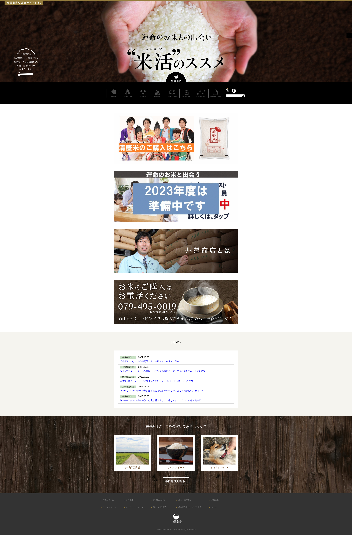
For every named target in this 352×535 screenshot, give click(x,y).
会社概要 (130, 500)
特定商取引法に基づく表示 (189, 507)
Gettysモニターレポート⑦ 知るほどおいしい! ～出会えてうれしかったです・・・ (160, 381)
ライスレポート (109, 507)
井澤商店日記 (159, 500)
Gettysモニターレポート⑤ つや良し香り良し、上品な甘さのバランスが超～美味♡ (160, 400)
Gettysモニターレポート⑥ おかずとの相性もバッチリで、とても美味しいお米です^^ (161, 391)
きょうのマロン (185, 500)
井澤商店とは (108, 500)
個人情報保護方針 (160, 507)
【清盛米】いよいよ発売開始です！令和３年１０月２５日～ (149, 361)
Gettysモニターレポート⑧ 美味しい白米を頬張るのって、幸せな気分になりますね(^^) (162, 371)
